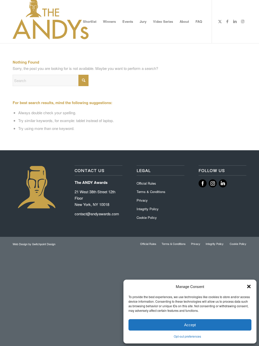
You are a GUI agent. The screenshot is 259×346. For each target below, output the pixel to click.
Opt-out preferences (187, 336)
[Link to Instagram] (242, 21)
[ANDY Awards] (51, 21)
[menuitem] (90, 21)
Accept (190, 325)
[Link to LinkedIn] (235, 21)
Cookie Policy (147, 217)
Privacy (142, 200)
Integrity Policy (148, 208)
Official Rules (146, 183)
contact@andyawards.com (97, 213)
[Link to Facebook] (227, 21)
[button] (248, 286)
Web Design (20, 244)
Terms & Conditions (151, 191)
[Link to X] (220, 21)
